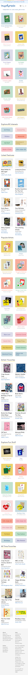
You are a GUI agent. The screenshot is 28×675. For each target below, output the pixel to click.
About (4, 632)
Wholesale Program (8, 638)
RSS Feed (5, 652)
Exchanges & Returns (18, 640)
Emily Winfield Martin (5, 606)
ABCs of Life (19, 561)
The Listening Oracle (19, 229)
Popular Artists (7, 237)
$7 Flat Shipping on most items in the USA (14, 1)
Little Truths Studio (6, 175)
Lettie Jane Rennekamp (4, 231)
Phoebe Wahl (18, 418)
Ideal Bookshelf (19, 173)
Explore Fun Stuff (8, 442)
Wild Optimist (5, 401)
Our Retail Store (7, 637)
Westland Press (19, 213)
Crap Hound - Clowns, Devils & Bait (6, 563)
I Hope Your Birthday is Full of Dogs (6, 396)
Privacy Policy (18, 643)
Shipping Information (18, 636)
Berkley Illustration (20, 585)
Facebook (5, 647)
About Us (5, 634)
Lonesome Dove (20, 169)
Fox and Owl (5, 189)
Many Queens (5, 228)
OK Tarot (4, 432)
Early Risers (4, 208)
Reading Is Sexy (20, 619)
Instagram (5, 648)
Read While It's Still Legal (5, 170)
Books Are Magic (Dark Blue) (6, 414)
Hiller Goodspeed (20, 377)
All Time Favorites (8, 546)
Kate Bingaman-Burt (7, 585)
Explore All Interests (9, 124)
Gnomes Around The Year (20, 414)
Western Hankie (20, 374)
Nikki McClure (19, 435)
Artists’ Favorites (8, 359)
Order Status (18, 638)
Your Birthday (19, 208)
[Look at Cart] (20, 7)
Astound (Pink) (19, 432)
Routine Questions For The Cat (21, 190)
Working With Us (7, 635)
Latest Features (7, 155)
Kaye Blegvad (19, 194)
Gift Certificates (7, 640)
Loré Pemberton (5, 213)
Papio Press (4, 192)
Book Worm (19, 394)
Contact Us (18, 634)
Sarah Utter (18, 622)
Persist (17, 599)
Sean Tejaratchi (5, 379)
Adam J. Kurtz (5, 437)
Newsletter (5, 650)
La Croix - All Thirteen (5, 581)
